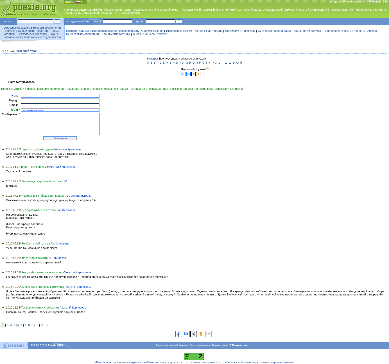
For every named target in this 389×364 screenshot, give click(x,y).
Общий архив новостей (33, 30)
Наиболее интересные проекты (344, 30)
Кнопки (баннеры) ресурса (150, 34)
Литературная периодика (274, 30)
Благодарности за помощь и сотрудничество (32, 37)
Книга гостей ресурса (307, 30)
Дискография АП (342, 9)
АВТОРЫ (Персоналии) (107, 9)
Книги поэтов (364, 9)
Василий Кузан (27, 50)
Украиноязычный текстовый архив (156, 9)
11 (42, 325)
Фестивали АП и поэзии (240, 30)
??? (3, 50)
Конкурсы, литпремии (208, 30)
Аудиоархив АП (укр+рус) (279, 9)
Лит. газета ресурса (127, 12)
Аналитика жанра (152, 30)
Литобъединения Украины (95, 12)
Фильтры (152, 58)
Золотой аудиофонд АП (313, 9)
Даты (127, 9)
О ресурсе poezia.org (17, 27)
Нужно (54, 34)
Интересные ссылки (179, 30)
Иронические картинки (116, 34)
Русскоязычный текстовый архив (202, 9)
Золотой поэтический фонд (243, 9)
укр (72, 1)
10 (36, 325)
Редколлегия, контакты (32, 34)
